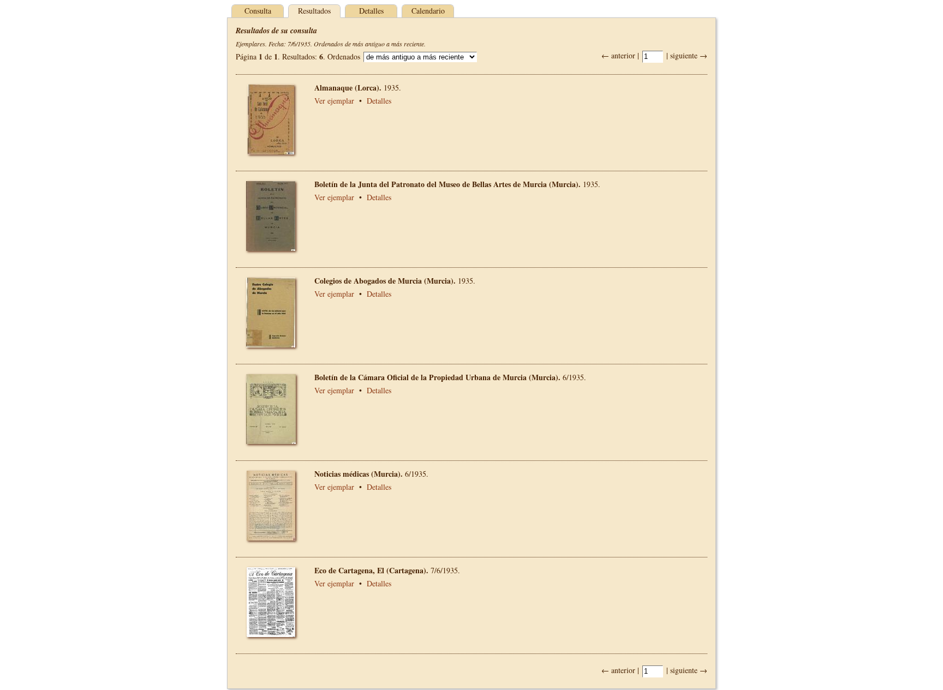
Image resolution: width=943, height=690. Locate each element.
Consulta (257, 10)
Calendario (428, 10)
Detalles (371, 10)
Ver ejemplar (334, 100)
